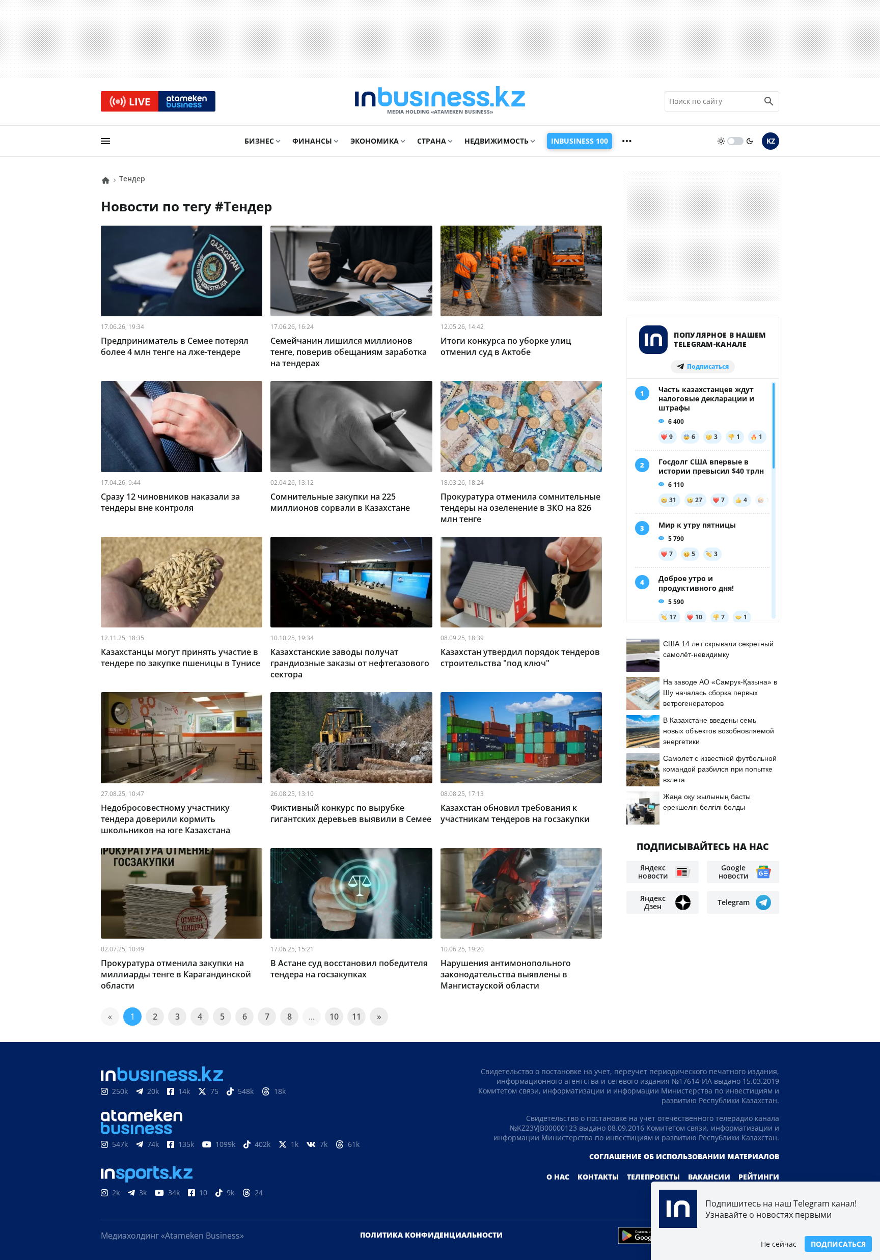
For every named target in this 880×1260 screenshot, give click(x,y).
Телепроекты (653, 1177)
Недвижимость (496, 141)
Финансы (312, 141)
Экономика (374, 141)
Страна (431, 141)
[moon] (750, 141)
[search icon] (769, 101)
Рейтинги (758, 1177)
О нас (557, 1177)
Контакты (598, 1177)
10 (334, 1016)
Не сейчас (778, 1244)
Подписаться (838, 1244)
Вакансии (709, 1177)
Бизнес (259, 141)
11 (356, 1016)
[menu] (105, 141)
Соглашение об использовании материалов (684, 1156)
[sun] (721, 141)
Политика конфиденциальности (431, 1235)
